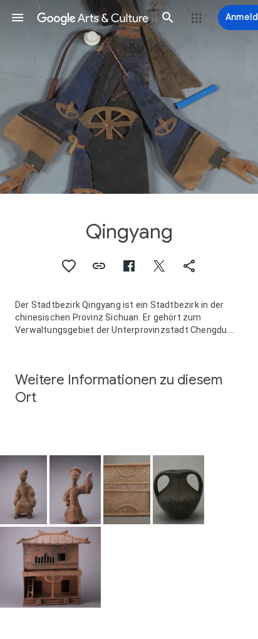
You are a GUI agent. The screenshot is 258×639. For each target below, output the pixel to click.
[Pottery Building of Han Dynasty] (50, 567)
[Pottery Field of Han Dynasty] (126, 489)
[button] (18, 18)
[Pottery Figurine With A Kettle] (23, 489)
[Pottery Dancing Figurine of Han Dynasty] (75, 489)
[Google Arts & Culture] (92, 17)
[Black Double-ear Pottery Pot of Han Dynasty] (178, 489)
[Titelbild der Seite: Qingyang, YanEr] (129, 97)
